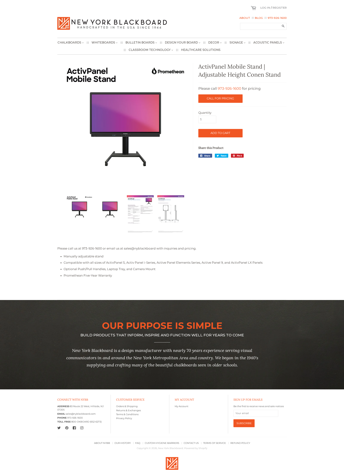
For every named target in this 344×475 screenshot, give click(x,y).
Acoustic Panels (268, 42)
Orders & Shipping (127, 406)
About (244, 18)
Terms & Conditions (127, 414)
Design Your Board (182, 42)
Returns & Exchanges (128, 410)
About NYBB (102, 443)
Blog (259, 18)
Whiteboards (104, 42)
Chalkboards (70, 42)
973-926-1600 (277, 18)
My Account (181, 406)
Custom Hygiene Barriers (162, 443)
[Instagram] (81, 428)
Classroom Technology (150, 50)
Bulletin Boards (140, 42)
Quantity (204, 112)
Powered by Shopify (195, 448)
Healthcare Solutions (200, 50)
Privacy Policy (124, 418)
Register (280, 7)
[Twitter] (59, 428)
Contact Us (191, 443)
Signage (237, 42)
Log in (265, 7)
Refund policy (240, 443)
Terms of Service (214, 443)
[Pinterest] (66, 428)
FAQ (137, 443)
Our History (122, 443)
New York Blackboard (170, 448)
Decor (214, 42)
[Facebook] (74, 428)
